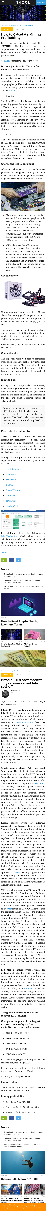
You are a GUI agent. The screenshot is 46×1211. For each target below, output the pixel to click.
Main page (4, 25)
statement (29, 988)
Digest (12, 671)
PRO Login (41, 2)
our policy (22, 1209)
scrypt (12, 90)
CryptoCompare (13, 469)
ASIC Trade (11, 479)
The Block (40, 783)
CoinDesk (5, 60)
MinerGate (11, 474)
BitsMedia (10, 484)
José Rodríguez (15, 690)
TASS (15, 847)
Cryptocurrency (28, 25)
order (9, 908)
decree (17, 872)
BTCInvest (11, 500)
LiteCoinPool (12, 506)
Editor (13, 693)
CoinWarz (10, 495)
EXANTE (6, 46)
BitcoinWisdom (13, 490)
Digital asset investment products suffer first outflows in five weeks (22, 1145)
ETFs (17, 671)
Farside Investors (24, 722)
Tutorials (13, 25)
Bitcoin (19, 25)
